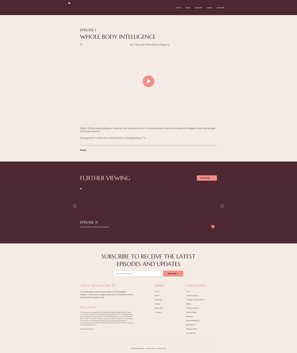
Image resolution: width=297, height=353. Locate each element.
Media (188, 304)
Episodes (198, 7)
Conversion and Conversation (94, 226)
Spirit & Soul (191, 325)
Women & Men (191, 329)
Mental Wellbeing (192, 320)
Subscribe (220, 7)
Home (178, 7)
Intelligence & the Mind (195, 300)
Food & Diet (191, 333)
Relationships (191, 312)
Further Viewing (105, 178)
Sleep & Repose (192, 295)
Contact (158, 312)
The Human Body (192, 308)
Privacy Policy (161, 348)
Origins (209, 7)
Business (189, 316)
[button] (148, 81)
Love (188, 291)
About (188, 7)
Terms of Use (150, 348)
